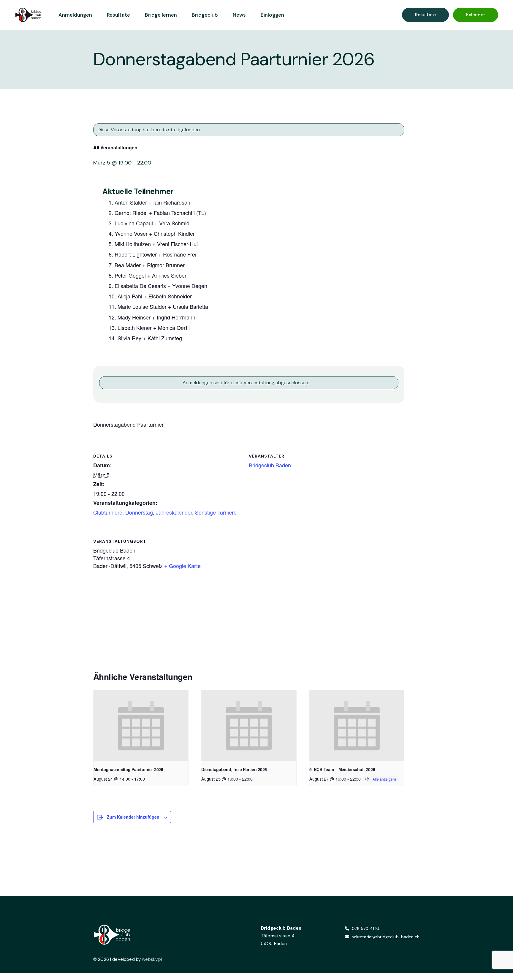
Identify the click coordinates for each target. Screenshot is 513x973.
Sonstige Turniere (216, 512)
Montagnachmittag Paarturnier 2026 (128, 769)
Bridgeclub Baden (270, 465)
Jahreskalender (174, 512)
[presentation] (141, 725)
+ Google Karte (182, 565)
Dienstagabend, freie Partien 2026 (234, 769)
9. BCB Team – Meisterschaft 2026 (342, 769)
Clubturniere (107, 512)
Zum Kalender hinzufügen (133, 817)
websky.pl (152, 959)
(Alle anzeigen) (383, 778)
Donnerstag (139, 512)
